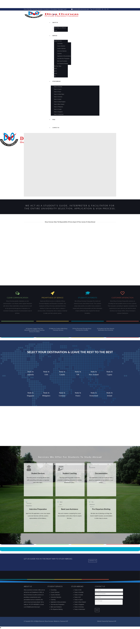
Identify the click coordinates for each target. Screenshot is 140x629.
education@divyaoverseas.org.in (81, 9)
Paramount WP (64, 621)
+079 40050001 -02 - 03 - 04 (100, 9)
